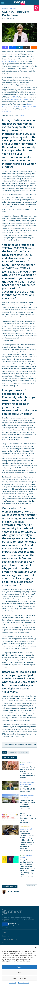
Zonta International (9, 61)
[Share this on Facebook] (12, 47)
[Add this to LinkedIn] (19, 47)
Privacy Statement (23, 983)
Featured (22, 813)
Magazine (13, 8)
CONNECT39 (12, 752)
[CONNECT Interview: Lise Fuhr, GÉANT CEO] (10, 785)
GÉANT (15, 97)
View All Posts (31, 886)
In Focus (22, 762)
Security (22, 764)
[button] (36, 8)
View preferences (19, 978)
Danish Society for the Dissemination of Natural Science (19, 105)
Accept (19, 967)
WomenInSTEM (23, 752)
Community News (25, 827)
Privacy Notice (6, 943)
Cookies (4, 932)
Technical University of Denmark (18, 99)
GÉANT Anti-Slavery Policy (10, 939)
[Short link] (26, 47)
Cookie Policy (13, 983)
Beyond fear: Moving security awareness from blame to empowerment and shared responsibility (27, 771)
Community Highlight (26, 796)
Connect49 (23, 782)
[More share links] (34, 47)
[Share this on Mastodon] (5, 47)
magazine (5, 920)
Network (29, 829)
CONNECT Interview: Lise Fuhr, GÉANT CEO (27, 788)
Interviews (5, 8)
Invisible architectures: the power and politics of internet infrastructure (28, 803)
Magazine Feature (25, 784)
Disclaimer (5, 936)
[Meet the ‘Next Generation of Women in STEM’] (10, 816)
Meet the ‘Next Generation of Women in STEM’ (28, 818)
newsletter (30, 920)
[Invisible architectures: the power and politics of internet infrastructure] (10, 799)
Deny (19, 973)
